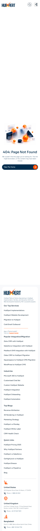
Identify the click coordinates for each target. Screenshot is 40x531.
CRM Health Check (11, 434)
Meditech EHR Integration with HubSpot (19, 351)
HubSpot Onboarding (12, 394)
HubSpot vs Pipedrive (12, 468)
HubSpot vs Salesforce (13, 454)
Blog (5, 473)
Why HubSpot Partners (13, 449)
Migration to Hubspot (12, 320)
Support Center (13, 333)
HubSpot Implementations (14, 310)
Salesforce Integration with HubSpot (18, 346)
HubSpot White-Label (12, 429)
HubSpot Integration (12, 390)
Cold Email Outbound (12, 324)
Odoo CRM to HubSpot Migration (17, 355)
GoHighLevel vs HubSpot (13, 459)
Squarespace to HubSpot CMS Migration (19, 360)
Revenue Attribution (12, 410)
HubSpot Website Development (16, 315)
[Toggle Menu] (36, 4)
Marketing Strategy (11, 420)
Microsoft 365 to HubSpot (14, 376)
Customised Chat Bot (12, 380)
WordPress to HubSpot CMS (15, 365)
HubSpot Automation (12, 399)
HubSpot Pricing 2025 (12, 445)
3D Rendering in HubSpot (14, 415)
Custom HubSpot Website (14, 385)
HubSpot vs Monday (12, 424)
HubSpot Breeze (10, 463)
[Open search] (30, 4)
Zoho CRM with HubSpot (13, 341)
